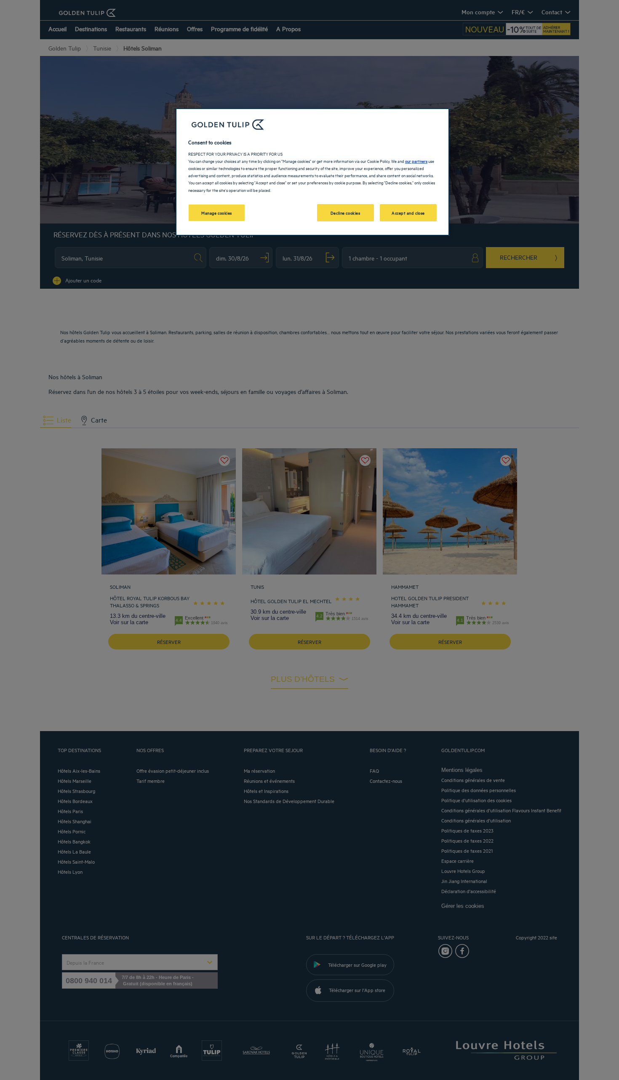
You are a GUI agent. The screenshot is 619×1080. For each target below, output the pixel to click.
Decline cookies (345, 212)
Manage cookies (216, 212)
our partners (416, 160)
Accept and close (408, 212)
